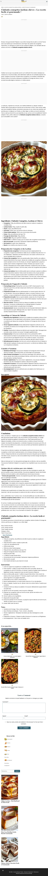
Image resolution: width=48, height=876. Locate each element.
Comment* (5, 702)
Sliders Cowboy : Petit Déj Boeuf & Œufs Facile (10, 801)
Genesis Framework (28, 872)
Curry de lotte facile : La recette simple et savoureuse (12, 656)
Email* (26, 716)
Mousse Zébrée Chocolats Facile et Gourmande (10, 864)
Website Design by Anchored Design (24, 873)
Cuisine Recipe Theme (18, 872)
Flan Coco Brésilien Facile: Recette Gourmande (8, 832)
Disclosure (36, 872)
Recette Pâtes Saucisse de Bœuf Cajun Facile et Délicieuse (36, 656)
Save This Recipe (7, 535)
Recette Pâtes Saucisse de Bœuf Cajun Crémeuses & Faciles (12, 687)
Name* (4, 716)
